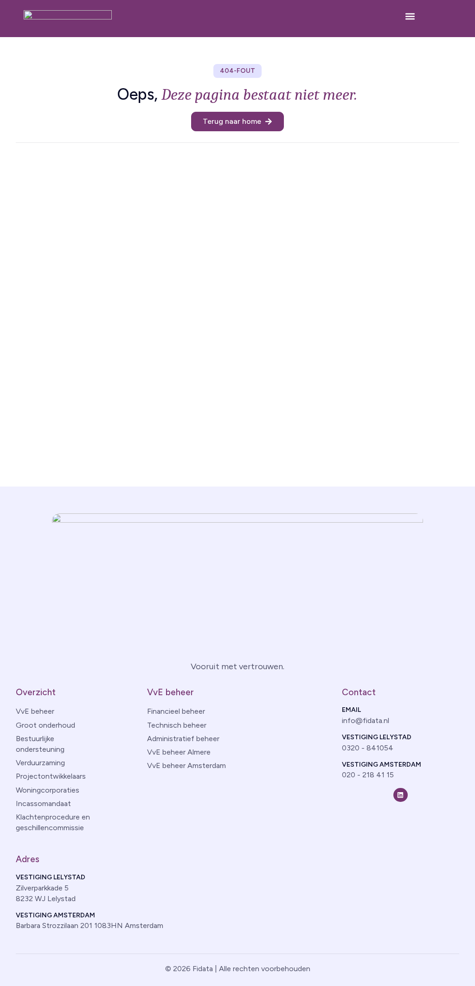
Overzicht (36, 692)
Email (351, 710)
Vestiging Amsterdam (381, 764)
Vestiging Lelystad (376, 737)
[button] (410, 16)
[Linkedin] (400, 795)
